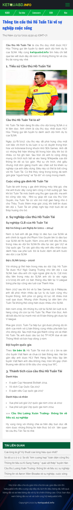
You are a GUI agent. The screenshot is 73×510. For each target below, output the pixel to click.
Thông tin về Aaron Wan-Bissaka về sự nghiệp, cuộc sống (35, 473)
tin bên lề (19, 350)
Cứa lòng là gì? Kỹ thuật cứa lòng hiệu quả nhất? (31, 452)
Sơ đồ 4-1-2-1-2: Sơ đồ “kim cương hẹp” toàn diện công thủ (36, 457)
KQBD (7, 12)
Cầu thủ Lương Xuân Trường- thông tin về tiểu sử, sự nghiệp (36, 468)
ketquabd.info (39, 52)
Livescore (36, 12)
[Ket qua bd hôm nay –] (17, 5)
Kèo (65, 12)
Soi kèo (22, 12)
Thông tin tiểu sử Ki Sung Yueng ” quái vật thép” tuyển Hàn (36, 463)
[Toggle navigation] (67, 5)
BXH (51, 12)
